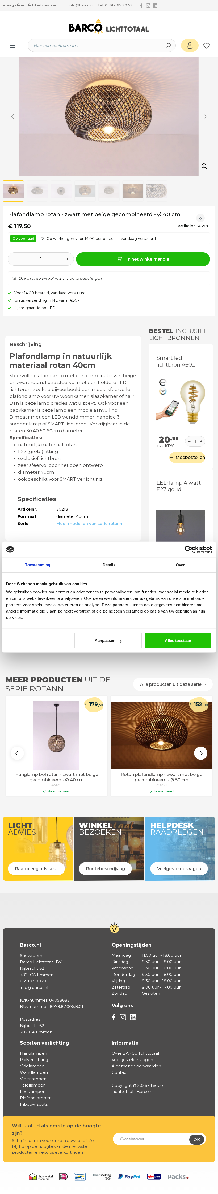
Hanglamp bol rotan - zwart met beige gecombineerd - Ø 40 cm (56, 777)
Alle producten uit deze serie (171, 684)
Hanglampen (33, 1053)
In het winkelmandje (148, 259)
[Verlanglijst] (206, 45)
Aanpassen (105, 640)
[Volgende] (205, 116)
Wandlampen (34, 1072)
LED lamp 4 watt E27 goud (178, 486)
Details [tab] (109, 564)
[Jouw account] (190, 45)
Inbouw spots (34, 1104)
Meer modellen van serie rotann (89, 523)
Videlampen (32, 1065)
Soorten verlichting (44, 1043)
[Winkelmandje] (212, 46)
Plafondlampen (36, 1097)
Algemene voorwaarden (136, 1065)
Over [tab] (180, 564)
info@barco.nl (81, 5)
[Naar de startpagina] (109, 26)
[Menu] (12, 45)
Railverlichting (34, 1059)
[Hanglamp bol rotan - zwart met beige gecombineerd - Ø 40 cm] (56, 735)
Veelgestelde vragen (132, 1059)
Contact (120, 1072)
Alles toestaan (178, 640)
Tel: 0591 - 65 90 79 (115, 5)
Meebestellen (190, 457)
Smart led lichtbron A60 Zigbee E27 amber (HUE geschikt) (180, 361)
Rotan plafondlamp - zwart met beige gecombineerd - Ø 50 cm (161, 777)
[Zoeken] (168, 45)
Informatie (125, 1043)
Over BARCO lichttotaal (135, 1053)
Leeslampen (32, 1091)
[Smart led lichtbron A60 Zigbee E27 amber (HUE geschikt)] (180, 401)
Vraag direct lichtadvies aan (30, 5)
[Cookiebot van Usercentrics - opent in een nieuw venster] (188, 549)
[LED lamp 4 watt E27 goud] (180, 526)
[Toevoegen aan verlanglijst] (200, 218)
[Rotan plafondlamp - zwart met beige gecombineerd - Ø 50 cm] (161, 735)
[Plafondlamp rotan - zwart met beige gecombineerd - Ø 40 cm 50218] (109, 116)
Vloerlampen (33, 1078)
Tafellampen (33, 1085)
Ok (197, 1139)
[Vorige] (12, 116)
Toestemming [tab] (37, 564)
